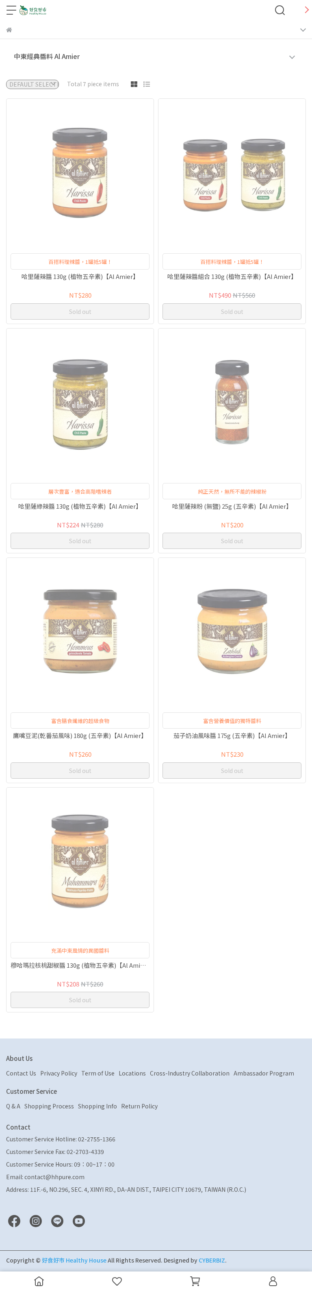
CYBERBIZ (212, 1260)
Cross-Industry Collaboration (190, 1073)
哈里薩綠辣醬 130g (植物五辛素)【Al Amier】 (80, 506)
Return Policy (139, 1106)
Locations (132, 1073)
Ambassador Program (264, 1073)
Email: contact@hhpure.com (45, 1177)
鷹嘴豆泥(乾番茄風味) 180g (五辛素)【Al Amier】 (80, 736)
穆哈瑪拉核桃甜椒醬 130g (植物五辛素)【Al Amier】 (80, 965)
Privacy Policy (58, 1073)
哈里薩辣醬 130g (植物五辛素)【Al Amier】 (80, 277)
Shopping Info (97, 1106)
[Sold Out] (91, 172)
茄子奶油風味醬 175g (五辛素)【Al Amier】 (232, 736)
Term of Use (98, 1073)
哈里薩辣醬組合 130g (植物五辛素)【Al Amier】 (232, 277)
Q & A (13, 1106)
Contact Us (21, 1073)
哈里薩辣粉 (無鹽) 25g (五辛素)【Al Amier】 (232, 506)
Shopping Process (49, 1106)
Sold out (80, 311)
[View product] (68, 172)
